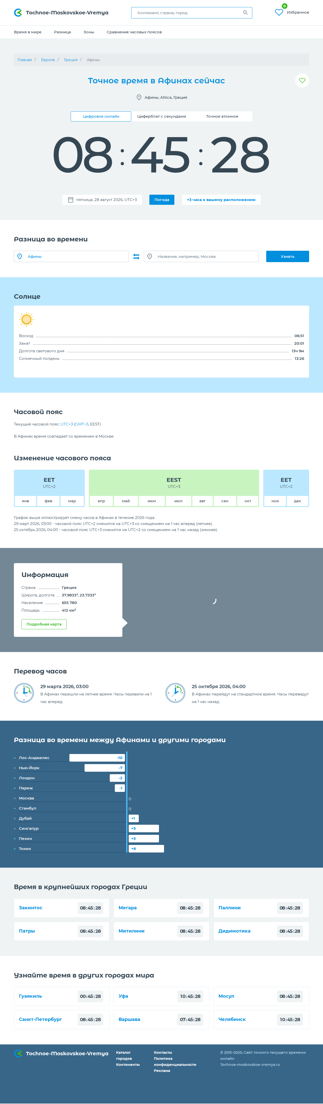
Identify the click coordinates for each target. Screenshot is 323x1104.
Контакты (163, 1052)
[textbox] (191, 12)
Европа (48, 60)
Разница (62, 32)
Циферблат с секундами (161, 116)
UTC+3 (67, 424)
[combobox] (191, 12)
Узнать (287, 256)
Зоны (89, 32)
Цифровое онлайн (101, 116)
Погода (161, 199)
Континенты (128, 1064)
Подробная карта (44, 624)
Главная (24, 60)
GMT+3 (81, 424)
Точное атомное (222, 116)
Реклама (162, 1070)
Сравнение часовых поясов (134, 32)
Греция (70, 60)
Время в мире (27, 32)
